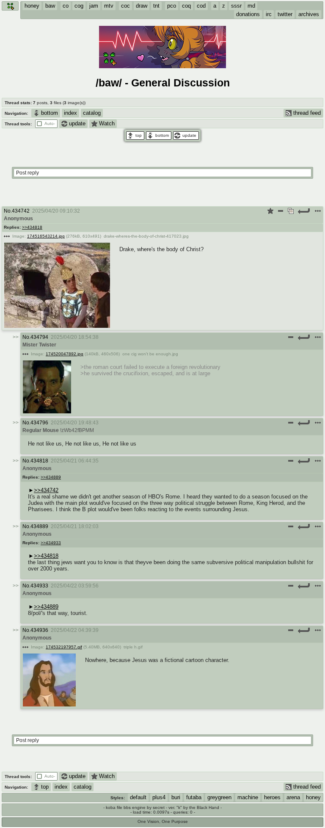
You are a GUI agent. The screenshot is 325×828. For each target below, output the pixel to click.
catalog (92, 113)
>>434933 (51, 542)
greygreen (219, 797)
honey (313, 797)
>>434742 (46, 490)
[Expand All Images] (290, 211)
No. (8, 211)
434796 (39, 423)
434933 (39, 586)
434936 (39, 630)
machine (247, 797)
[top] (135, 135)
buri (175, 797)
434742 (21, 211)
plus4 (158, 797)
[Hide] (280, 211)
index (70, 113)
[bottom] (158, 135)
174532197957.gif (64, 647)
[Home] (10, 6)
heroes (272, 797)
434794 (39, 337)
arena (293, 797)
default (138, 797)
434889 (39, 526)
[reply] (304, 211)
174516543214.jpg (46, 236)
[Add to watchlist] (270, 211)
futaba (193, 797)
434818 (39, 461)
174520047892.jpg (64, 354)
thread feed (307, 113)
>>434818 (32, 227)
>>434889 (51, 477)
